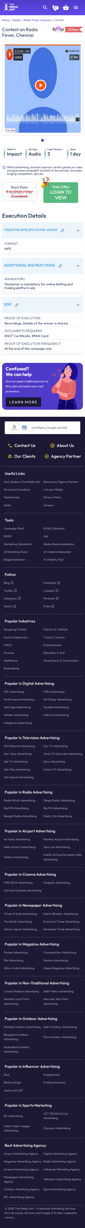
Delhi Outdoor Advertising (60, 1027)
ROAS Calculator (54, 528)
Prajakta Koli (51, 1074)
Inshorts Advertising (56, 715)
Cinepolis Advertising (56, 882)
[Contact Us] (55, 8)
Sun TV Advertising (55, 746)
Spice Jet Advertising (56, 847)
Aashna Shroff (13, 1090)
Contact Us (24, 445)
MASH (8, 536)
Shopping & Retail (15, 629)
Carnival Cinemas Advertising (22, 890)
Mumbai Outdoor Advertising (22, 1027)
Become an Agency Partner (60, 482)
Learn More (23, 402)
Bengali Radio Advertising (20, 816)
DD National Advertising (19, 746)
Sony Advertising (54, 761)
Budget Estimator (15, 559)
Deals (7, 505)
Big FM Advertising (55, 808)
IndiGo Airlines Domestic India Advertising (62, 857)
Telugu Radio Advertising (59, 800)
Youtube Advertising (55, 707)
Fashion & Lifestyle (55, 629)
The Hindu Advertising (18, 921)
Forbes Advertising (16, 952)
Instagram (10, 598)
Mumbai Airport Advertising (61, 839)
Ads (45, 536)
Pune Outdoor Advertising (59, 1037)
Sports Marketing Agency (59, 1189)
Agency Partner (66, 456)
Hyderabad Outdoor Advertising (17, 1049)
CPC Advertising (14, 691)
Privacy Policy (52, 497)
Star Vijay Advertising (17, 753)
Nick (6, 1074)
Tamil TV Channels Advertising (62, 753)
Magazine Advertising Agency (22, 1161)
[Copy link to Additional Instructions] (60, 266)
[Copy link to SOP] (16, 305)
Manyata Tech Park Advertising (55, 1001)
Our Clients (24, 456)
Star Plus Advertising (17, 769)
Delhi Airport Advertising (19, 847)
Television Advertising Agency (62, 1179)
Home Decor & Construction (61, 660)
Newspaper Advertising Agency (18, 1179)
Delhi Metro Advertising (58, 991)
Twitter (8, 590)
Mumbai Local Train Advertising (16, 1001)
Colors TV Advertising (57, 769)
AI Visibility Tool (53, 559)
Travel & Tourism (54, 637)
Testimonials (11, 497)
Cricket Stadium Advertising (21, 991)
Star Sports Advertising (18, 777)
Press (46, 606)
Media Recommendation (58, 544)
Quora (8, 606)
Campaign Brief (14, 528)
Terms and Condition (17, 489)
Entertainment (52, 645)
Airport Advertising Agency (21, 1153)
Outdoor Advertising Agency (22, 1189)
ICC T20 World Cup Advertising (55, 1116)
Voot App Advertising (17, 707)
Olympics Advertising (56, 1128)
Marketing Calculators (18, 544)
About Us (65, 445)
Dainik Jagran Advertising (20, 929)
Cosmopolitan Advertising (59, 952)
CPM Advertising (53, 691)
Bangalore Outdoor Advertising (16, 1037)
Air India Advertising (17, 839)
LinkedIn (48, 590)
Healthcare (11, 660)
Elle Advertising (13, 960)
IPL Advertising (13, 1116)
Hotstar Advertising (16, 715)
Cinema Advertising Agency (21, 1169)
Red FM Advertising (16, 808)
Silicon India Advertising (19, 968)
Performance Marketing (19, 699)
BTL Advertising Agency (19, 1197)
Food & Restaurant (16, 637)
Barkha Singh (12, 1082)
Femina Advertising (55, 960)
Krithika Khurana (54, 1082)
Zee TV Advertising (16, 761)
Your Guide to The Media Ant (22, 482)
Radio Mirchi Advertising (19, 800)
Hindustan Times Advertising (61, 929)
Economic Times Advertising (61, 921)
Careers (48, 505)
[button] (42, 230)
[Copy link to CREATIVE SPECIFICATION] (62, 230)
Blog (6, 582)
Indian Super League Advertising (17, 1128)
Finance (9, 653)
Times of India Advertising (20, 913)
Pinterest (49, 598)
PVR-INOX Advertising (18, 882)
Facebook (49, 582)
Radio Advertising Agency (59, 1161)
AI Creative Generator (57, 552)
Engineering (11, 668)
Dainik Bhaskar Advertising (60, 913)
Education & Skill (54, 653)
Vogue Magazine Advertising (61, 968)
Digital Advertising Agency (60, 1153)
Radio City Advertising (57, 816)
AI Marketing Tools (15, 552)
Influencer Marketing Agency (61, 1169)
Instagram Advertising (18, 723)
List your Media (53, 489)
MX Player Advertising (57, 699)
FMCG (8, 645)
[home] (9, 10)
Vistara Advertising (16, 857)
